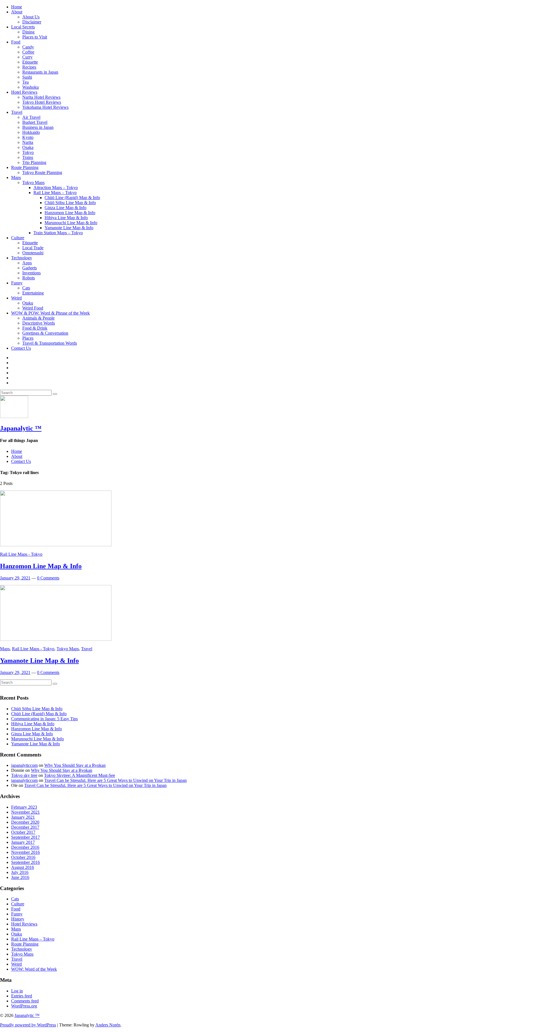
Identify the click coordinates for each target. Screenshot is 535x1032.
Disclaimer (31, 22)
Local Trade (32, 247)
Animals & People (38, 318)
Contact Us (21, 348)
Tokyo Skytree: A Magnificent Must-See (79, 775)
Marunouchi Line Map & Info (71, 222)
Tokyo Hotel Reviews (41, 102)
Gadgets (29, 267)
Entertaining (33, 293)
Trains (27, 157)
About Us (31, 16)
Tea (25, 82)
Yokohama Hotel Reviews (45, 107)
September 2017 (25, 837)
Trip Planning (34, 162)
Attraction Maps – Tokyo (55, 187)
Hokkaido (31, 132)
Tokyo (28, 152)
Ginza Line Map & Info (65, 207)
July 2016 (19, 872)
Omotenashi (32, 252)
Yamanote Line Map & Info (69, 227)
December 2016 (25, 847)
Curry (27, 57)
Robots (28, 277)
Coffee (28, 52)
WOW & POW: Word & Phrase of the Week (50, 313)
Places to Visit (34, 37)
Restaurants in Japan (40, 72)
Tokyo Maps (33, 182)
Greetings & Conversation (45, 333)
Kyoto (27, 137)
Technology (21, 257)
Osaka (27, 147)
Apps (27, 262)
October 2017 (23, 832)
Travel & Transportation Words (49, 343)
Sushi (27, 77)
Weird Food (32, 308)
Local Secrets (23, 27)
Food (15, 42)
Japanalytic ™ (21, 428)
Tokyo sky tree (24, 775)
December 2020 (25, 822)
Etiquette (30, 62)
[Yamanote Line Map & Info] (55, 639)
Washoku (30, 87)
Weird (16, 298)
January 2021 (23, 817)
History (17, 919)
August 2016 (22, 867)
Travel (16, 112)
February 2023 (24, 807)
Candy (28, 47)
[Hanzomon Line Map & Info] (55, 544)
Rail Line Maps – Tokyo (55, 192)
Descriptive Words (38, 323)
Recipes (29, 67)
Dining (28, 32)
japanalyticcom (24, 765)
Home (16, 6)
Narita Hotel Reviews (41, 97)
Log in (17, 991)
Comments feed (25, 1001)
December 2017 (25, 827)
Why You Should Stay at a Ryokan (75, 765)
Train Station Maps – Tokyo (58, 232)
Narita (27, 142)
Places (27, 338)
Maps (16, 177)
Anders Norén (107, 1025)
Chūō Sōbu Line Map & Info (70, 202)
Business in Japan (38, 127)
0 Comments (48, 578)
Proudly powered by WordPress (28, 1025)
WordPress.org (24, 1006)
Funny (17, 283)
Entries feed (21, 996)
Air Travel (31, 117)
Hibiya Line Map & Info (66, 217)
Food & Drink (34, 328)
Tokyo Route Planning (42, 172)
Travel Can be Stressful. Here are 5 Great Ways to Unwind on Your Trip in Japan (115, 780)
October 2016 (23, 857)
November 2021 (25, 812)
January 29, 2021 (15, 578)
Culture (17, 237)
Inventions (31, 272)
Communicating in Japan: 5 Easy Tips (44, 718)
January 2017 (23, 842)
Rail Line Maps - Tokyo (21, 554)
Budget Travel (34, 122)
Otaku (27, 303)
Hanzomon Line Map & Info (70, 212)
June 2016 (20, 877)
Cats (26, 288)
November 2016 (25, 852)
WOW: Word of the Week (34, 969)
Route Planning (24, 167)
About (16, 11)
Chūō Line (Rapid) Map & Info (72, 197)
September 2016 (25, 862)
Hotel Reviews (24, 92)
